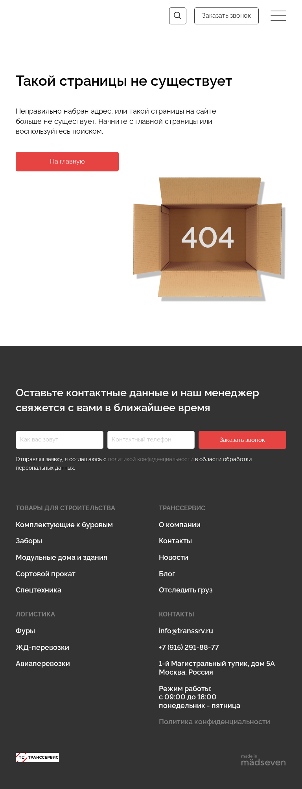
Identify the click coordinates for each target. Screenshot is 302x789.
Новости (173, 557)
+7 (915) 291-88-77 (189, 647)
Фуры (25, 631)
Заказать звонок (226, 15)
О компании (180, 524)
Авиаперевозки (43, 663)
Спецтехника (38, 590)
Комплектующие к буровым (64, 524)
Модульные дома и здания (61, 557)
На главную (67, 161)
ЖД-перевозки (42, 647)
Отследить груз (186, 590)
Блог (167, 574)
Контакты (175, 541)
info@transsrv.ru (186, 631)
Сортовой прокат (46, 574)
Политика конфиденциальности (214, 721)
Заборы (29, 541)
